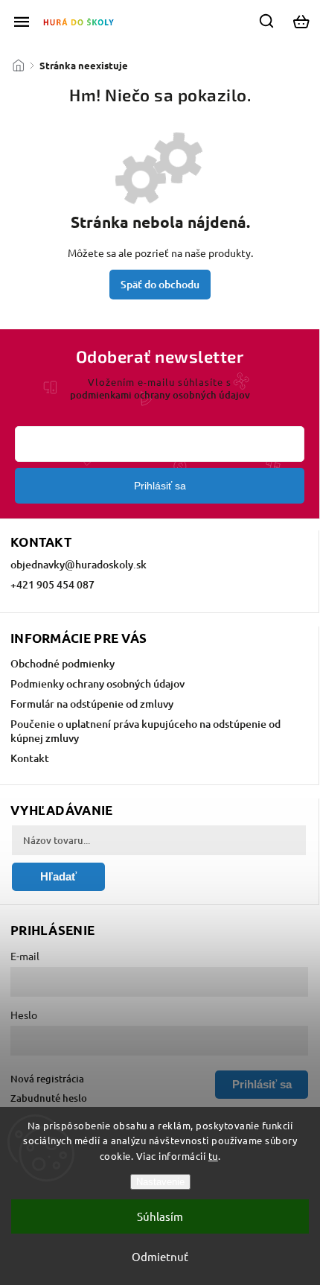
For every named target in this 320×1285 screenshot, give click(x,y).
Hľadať (58, 876)
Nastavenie (160, 1181)
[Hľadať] (267, 21)
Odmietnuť (160, 1256)
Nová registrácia (47, 1078)
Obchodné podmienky (62, 663)
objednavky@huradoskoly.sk (78, 564)
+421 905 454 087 (52, 584)
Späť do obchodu (160, 284)
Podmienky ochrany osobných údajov (97, 683)
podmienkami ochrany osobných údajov (160, 395)
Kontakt (29, 758)
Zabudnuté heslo (48, 1098)
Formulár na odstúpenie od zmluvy (91, 704)
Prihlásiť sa (160, 486)
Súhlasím (160, 1216)
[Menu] (21, 22)
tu (213, 1155)
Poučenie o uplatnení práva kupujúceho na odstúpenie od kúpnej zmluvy (145, 731)
